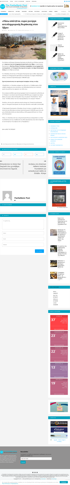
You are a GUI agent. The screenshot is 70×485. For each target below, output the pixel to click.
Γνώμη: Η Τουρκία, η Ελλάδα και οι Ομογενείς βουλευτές (61, 36)
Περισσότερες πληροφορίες (10, 483)
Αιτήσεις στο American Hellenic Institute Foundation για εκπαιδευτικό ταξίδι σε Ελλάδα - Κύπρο (37, 168)
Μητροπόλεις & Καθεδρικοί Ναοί (59, 137)
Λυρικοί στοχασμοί (61, 45)
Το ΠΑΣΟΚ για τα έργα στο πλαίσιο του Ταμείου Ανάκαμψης (28, 14)
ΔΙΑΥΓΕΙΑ (53, 143)
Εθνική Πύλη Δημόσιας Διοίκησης (56, 140)
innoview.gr (53, 478)
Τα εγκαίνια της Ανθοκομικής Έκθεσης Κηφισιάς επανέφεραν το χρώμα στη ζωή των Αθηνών (62, 250)
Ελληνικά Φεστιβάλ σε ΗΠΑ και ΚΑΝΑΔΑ (58, 134)
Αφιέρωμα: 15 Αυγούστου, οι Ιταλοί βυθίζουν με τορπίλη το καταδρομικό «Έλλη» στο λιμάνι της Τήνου (62, 235)
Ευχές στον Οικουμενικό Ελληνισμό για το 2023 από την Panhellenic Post (62, 221)
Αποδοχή (63, 482)
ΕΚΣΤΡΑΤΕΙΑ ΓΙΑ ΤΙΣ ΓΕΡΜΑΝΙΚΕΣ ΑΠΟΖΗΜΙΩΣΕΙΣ (58, 130)
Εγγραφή (23, 462)
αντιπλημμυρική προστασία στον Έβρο (11, 144)
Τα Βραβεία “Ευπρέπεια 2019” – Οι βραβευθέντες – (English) (62, 276)
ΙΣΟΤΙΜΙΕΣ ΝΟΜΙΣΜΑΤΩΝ (57, 145)
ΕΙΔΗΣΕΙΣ (5, 30)
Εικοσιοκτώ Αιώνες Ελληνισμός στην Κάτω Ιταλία (62, 25)
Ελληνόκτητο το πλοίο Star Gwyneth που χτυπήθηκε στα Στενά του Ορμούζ (10, 166)
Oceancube (43, 478)
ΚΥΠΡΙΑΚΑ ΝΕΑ (54, 128)
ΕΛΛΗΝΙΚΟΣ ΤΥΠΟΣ (55, 126)
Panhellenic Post (12, 30)
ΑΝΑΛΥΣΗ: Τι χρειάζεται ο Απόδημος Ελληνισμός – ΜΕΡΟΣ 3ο (61, 264)
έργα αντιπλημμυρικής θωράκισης (26, 144)
